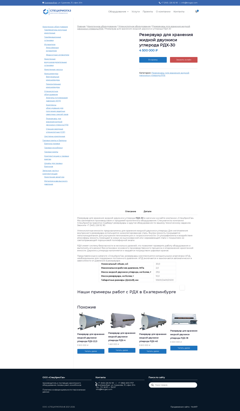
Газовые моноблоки (53, 148)
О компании (163, 11)
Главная (81, 26)
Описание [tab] (130, 211)
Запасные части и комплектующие (50, 172)
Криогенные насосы (53, 69)
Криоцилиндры (51, 73)
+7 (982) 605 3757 (126, 383)
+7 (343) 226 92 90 (169, 3)
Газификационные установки (52, 38)
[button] (127, 12)
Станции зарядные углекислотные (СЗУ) (55, 130)
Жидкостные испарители (57, 55)
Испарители (50, 44)
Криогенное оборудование (102, 26)
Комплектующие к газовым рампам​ (56, 157)
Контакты (179, 11)
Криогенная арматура (54, 177)
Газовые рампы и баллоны (54, 140)
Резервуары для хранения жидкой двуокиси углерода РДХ (164, 74)
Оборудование (117, 11)
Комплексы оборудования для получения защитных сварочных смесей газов (57, 110)
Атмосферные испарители (52, 49)
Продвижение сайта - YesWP (184, 407)
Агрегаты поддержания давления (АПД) (57, 99)
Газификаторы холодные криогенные (55, 31)
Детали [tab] (148, 211)
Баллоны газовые (52, 143)
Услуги (136, 11)
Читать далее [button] (91, 351)
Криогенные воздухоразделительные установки (55, 62)
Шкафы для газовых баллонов (53, 165)
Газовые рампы (51, 152)
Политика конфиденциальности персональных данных (63, 391)
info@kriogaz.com (189, 3)
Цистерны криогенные (54, 136)
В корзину (153, 60)
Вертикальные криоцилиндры (53, 78)
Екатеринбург (50, 3)
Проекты (148, 11)
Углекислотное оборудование (134, 26)
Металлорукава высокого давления (56, 182)
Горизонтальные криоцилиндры (53, 85)
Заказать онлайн (183, 60)
